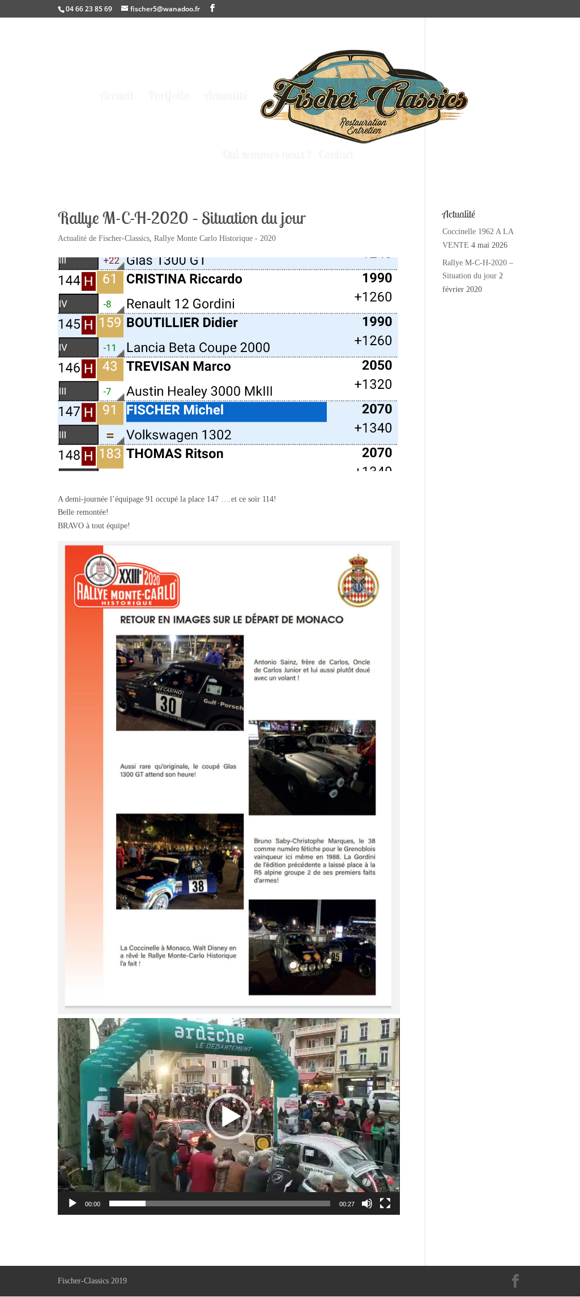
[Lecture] (72, 1203)
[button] (228, 1116)
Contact (335, 156)
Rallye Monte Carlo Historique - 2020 (215, 238)
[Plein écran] (385, 1203)
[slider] (219, 1203)
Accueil (117, 97)
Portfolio (169, 97)
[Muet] (367, 1203)
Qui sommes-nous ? (266, 156)
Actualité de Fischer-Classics (104, 238)
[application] (228, 1116)
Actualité (226, 97)
